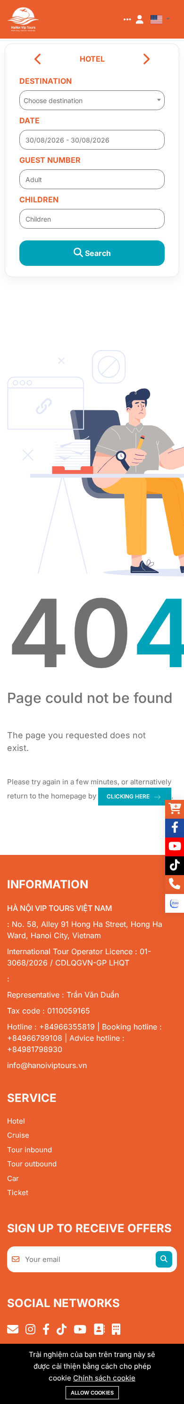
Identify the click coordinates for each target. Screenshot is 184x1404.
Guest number (50, 160)
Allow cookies (92, 1392)
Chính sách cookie (104, 1377)
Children (39, 199)
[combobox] (92, 97)
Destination (45, 81)
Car (13, 1178)
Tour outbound (32, 1163)
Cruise (18, 1135)
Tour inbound (29, 1149)
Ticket (17, 1192)
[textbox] (92, 101)
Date (29, 120)
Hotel (16, 1121)
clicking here (128, 796)
